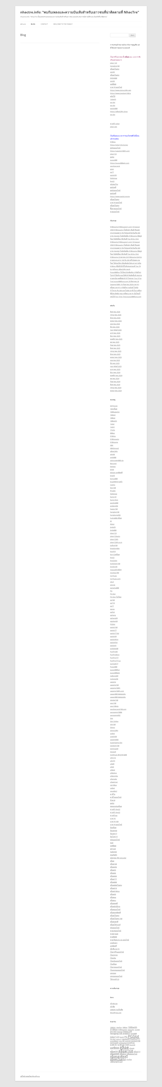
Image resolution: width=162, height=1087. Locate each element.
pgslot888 (113, 108)
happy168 (114, 509)
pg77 (112, 172)
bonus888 (114, 479)
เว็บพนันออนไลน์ (116, 961)
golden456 (114, 506)
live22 (112, 181)
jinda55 (113, 527)
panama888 (114, 588)
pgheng (113, 615)
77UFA (112, 430)
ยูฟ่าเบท (113, 849)
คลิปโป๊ (112, 96)
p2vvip (112, 585)
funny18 (113, 497)
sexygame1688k (116, 712)
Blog (33, 24)
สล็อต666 (113, 876)
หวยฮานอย (114, 934)
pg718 (112, 603)
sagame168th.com (117, 691)
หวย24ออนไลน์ (115, 931)
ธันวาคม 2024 (115, 372)
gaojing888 (114, 503)
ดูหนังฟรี (113, 187)
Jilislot (112, 524)
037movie (113, 406)
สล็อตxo (113, 900)
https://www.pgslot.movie (120, 196)
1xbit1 (112, 427)
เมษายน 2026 (115, 324)
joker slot (113, 127)
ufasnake (113, 779)
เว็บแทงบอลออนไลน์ (117, 970)
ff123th (113, 491)
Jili (111, 521)
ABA (111, 445)
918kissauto (114, 439)
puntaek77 (114, 664)
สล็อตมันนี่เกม (115, 906)
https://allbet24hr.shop (119, 111)
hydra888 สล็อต (116, 518)
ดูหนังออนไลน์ (115, 148)
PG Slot (113, 594)
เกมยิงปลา (113, 943)
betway (113, 466)
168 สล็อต (113, 409)
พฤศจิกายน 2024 (116, 375)
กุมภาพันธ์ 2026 (116, 330)
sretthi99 (113, 736)
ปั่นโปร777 (114, 837)
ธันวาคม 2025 (115, 336)
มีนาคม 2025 (114, 363)
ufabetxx (113, 773)
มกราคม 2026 (115, 333)
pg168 (112, 600)
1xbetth (113, 99)
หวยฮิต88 (113, 937)
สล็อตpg (113, 897)
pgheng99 (114, 618)
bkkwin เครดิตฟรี (116, 472)
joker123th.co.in (116, 542)
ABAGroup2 (114, 448)
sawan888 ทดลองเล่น (118, 694)
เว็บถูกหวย (114, 955)
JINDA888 (113, 78)
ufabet (112, 770)
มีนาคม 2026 (114, 327)
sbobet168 (114, 700)
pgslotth (113, 645)
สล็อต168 (113, 864)
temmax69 (114, 749)
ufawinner (114, 782)
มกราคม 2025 (115, 369)
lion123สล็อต (115, 554)
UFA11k (113, 758)
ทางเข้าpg (113, 815)
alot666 (137, 1030)
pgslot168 (113, 627)
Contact (44, 24)
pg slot (112, 102)
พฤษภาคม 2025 (116, 357)
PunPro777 (114, 658)
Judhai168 (113, 545)
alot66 (112, 454)
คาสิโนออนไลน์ (115, 797)
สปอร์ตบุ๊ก (113, 855)
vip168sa (113, 785)
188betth (113, 421)
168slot (113, 415)
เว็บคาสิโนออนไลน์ (117, 952)
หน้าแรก (23, 24)
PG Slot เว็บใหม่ (115, 597)
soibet (112, 733)
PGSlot (112, 624)
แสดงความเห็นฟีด (116, 1009)
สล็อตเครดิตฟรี (115, 912)
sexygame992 (115, 715)
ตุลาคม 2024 (114, 378)
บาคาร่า (113, 818)
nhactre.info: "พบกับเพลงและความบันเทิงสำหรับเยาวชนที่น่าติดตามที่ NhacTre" (79, 12)
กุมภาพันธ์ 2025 (116, 366)
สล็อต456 (113, 867)
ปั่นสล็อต (113, 827)
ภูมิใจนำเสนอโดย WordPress (30, 1076)
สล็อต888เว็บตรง (116, 885)
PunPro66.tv (114, 654)
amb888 (113, 457)
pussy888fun (115, 670)
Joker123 (113, 533)
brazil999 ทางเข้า (116, 482)
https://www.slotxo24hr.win (120, 90)
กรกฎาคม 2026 (115, 315)
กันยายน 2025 (115, 345)
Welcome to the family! (63, 24)
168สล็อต (119, 1027)
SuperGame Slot (116, 742)
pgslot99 (113, 175)
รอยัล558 (113, 852)
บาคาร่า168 (114, 821)
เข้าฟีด (112, 1006)
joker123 (113, 154)
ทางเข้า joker (115, 124)
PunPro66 (114, 651)
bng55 (112, 475)
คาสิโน (112, 794)
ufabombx (114, 776)
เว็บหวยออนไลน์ (116, 967)
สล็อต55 (113, 870)
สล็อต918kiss (115, 891)
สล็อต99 (113, 894)
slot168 (113, 724)
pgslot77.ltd (114, 633)
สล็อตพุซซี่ (114, 903)
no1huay (113, 576)
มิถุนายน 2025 (115, 354)
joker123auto (115, 536)
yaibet (112, 788)
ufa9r (112, 767)
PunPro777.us (115, 661)
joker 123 (113, 63)
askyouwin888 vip (117, 460)
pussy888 (113, 160)
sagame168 (114, 685)
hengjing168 (114, 512)
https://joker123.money (119, 145)
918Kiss (113, 436)
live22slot (113, 560)
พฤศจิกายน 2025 (116, 339)
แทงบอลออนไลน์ (116, 976)
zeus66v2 (113, 791)
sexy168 (113, 703)
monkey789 (114, 573)
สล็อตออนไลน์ (115, 909)
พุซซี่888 (113, 84)
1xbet (112, 424)
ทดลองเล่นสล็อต (116, 806)
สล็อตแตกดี (114, 921)
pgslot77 (113, 630)
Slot (111, 718)
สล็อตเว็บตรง (114, 69)
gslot (112, 169)
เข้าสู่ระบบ (113, 1003)
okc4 (112, 582)
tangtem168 (114, 746)
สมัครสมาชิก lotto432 (118, 858)
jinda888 (113, 530)
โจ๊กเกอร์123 (114, 979)
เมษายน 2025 (115, 360)
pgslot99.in (114, 639)
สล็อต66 (113, 873)
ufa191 (112, 761)
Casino (112, 485)
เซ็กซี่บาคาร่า (115, 949)
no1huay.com (115, 579)
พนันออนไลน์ (115, 840)
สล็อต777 (113, 879)
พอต (111, 843)
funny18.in (114, 500)
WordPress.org (115, 1013)
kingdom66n (115, 548)
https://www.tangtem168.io (120, 93)
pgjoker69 (114, 621)
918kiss (113, 142)
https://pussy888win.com (119, 163)
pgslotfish (114, 642)
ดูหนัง (112, 157)
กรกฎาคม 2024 (115, 387)
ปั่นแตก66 (113, 830)
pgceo (112, 609)
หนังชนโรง (114, 184)
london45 (113, 566)
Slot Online (114, 721)
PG (111, 591)
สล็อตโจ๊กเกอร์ (115, 925)
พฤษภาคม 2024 (116, 391)
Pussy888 (113, 667)
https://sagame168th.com (120, 151)
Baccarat (113, 463)
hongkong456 (115, 515)
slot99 (112, 72)
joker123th (114, 539)
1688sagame (114, 412)
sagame (113, 682)
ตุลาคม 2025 (114, 342)
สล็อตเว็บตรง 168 (116, 918)
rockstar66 (114, 679)
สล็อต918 (113, 888)
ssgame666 (114, 739)
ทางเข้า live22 (115, 809)
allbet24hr (114, 451)
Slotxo (112, 727)
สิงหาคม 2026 (115, 312)
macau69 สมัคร (116, 570)
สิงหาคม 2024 (115, 384)
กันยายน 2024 (115, 381)
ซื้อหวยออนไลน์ (116, 208)
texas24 (113, 752)
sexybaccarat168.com (118, 709)
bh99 (112, 469)
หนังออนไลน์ (114, 928)
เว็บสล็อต (113, 964)
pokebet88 (114, 648)
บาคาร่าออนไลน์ (116, 87)
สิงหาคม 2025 (115, 348)
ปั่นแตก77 (113, 834)
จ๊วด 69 (112, 800)
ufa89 (112, 764)
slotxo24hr (114, 730)
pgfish (112, 612)
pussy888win (115, 673)
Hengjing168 (114, 66)
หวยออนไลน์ (114, 211)
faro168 (113, 488)
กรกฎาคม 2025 (115, 351)
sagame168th (115, 688)
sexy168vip (114, 706)
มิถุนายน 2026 (115, 318)
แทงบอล (113, 973)
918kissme (114, 442)
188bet (112, 418)
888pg (112, 433)
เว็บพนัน (113, 958)
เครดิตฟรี (113, 946)
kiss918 (113, 551)
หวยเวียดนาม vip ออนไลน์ (119, 940)
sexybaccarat (115, 166)
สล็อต (112, 861)
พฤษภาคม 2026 (116, 321)
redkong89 (114, 676)
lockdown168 (115, 563)
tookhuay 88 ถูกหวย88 (118, 755)
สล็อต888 (113, 882)
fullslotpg (113, 178)
